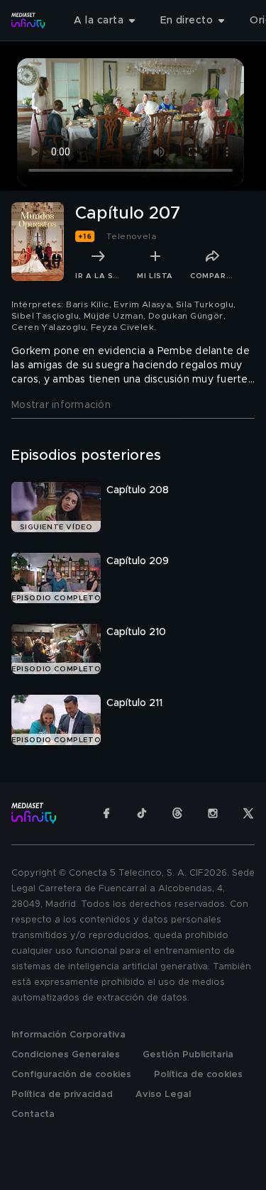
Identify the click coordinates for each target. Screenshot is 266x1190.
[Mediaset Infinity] (28, 21)
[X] (248, 813)
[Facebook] (106, 813)
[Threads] (177, 813)
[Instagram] (212, 813)
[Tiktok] (141, 813)
